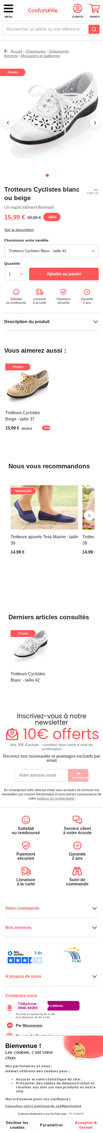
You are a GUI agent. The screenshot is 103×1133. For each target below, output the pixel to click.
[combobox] (51, 30)
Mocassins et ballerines (40, 56)
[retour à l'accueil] (43, 10)
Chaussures (36, 51)
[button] (8, 122)
